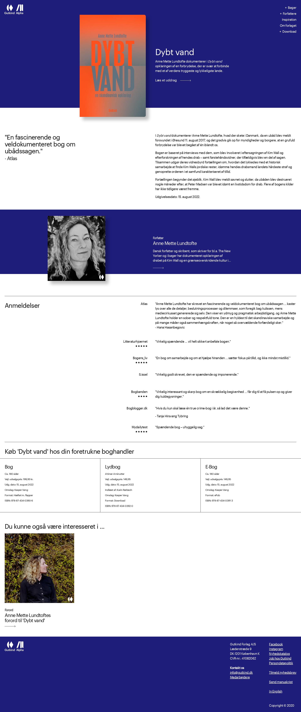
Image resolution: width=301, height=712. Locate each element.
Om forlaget (288, 24)
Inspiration (289, 19)
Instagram (276, 648)
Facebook (276, 643)
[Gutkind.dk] (14, 10)
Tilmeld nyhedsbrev (282, 672)
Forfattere (289, 13)
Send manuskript (281, 681)
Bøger (292, 7)
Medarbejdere (240, 676)
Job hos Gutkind (280, 657)
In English (275, 690)
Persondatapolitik (281, 662)
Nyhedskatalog (279, 653)
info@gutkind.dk (241, 672)
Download (289, 30)
